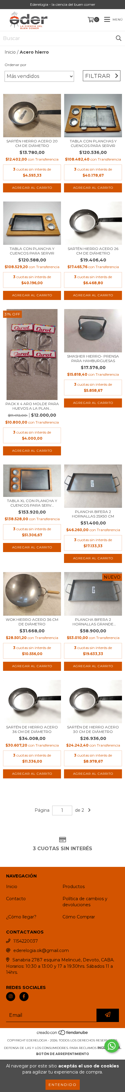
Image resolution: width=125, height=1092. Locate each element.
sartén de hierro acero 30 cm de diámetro (93, 729)
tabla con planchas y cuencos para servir (93, 143)
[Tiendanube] (62, 1034)
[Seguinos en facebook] (24, 996)
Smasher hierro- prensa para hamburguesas (93, 358)
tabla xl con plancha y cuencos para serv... (32, 503)
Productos (73, 886)
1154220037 (25, 941)
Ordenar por (15, 64)
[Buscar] (118, 38)
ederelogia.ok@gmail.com (41, 950)
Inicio (10, 52)
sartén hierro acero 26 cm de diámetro (93, 250)
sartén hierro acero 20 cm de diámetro (32, 143)
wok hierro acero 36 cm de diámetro (32, 621)
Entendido (63, 1084)
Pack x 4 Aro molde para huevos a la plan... (32, 406)
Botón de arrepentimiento (62, 1054)
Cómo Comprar (78, 917)
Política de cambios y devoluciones (84, 901)
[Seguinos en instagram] (10, 996)
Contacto (16, 898)
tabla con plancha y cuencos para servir (32, 250)
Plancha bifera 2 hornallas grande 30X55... (93, 621)
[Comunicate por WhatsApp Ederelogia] (111, 1046)
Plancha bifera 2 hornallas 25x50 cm (93, 513)
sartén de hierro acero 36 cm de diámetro (32, 729)
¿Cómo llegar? (21, 917)
